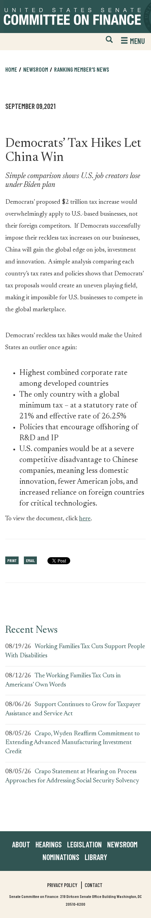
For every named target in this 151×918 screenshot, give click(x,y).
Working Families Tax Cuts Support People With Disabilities (75, 651)
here (85, 517)
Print (12, 560)
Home (11, 69)
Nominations (60, 856)
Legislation (84, 844)
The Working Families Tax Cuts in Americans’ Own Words (63, 680)
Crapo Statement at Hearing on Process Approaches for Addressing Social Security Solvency (72, 776)
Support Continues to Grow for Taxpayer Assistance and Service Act (72, 709)
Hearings (48, 844)
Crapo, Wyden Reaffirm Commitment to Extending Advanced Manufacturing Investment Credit (72, 743)
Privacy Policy (62, 885)
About (21, 844)
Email (30, 560)
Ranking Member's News (81, 69)
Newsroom (122, 844)
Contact (94, 885)
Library (96, 856)
